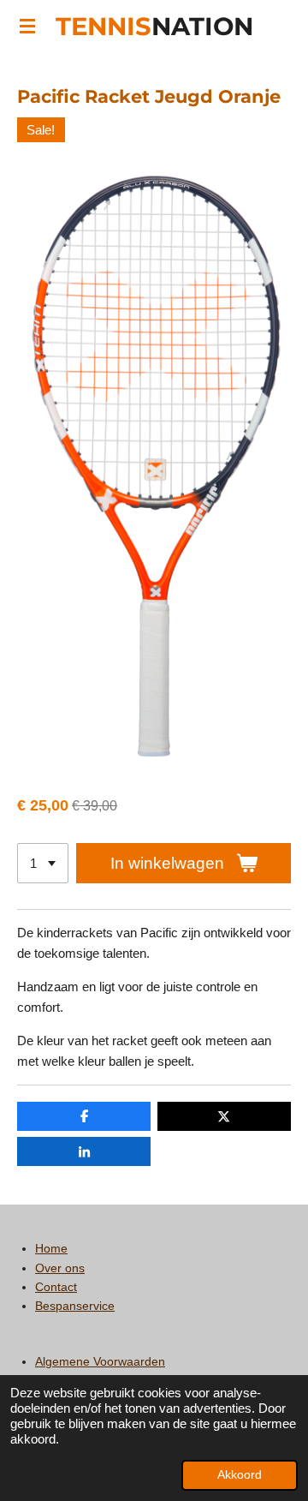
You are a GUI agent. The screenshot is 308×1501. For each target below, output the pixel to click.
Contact (56, 1287)
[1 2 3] (42, 863)
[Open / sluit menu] (27, 26)
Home (51, 1248)
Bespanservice (75, 1306)
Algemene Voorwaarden (100, 1361)
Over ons (60, 1268)
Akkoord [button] (239, 1474)
